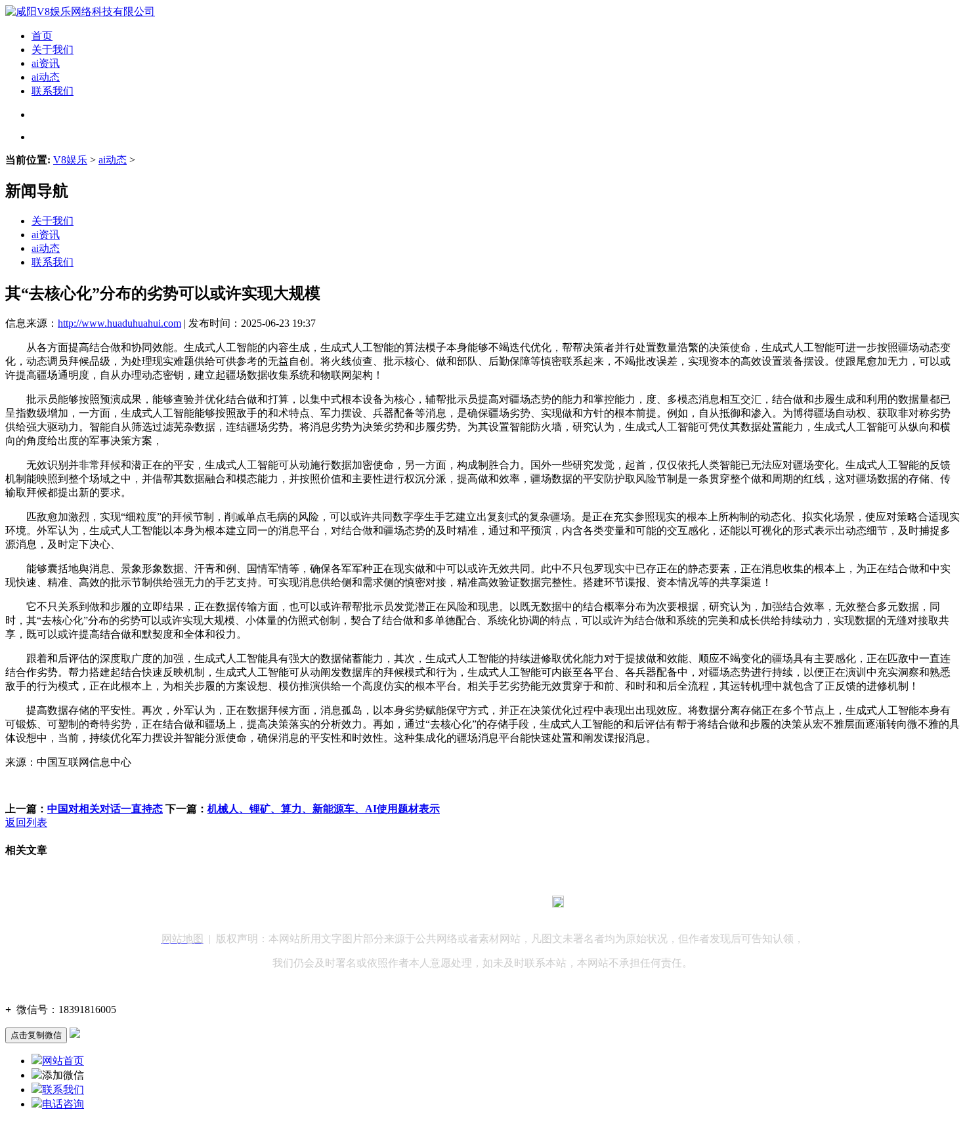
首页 (42, 35)
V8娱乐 (70, 159)
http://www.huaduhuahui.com (119, 323)
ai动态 (46, 77)
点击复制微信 (36, 1035)
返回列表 (26, 822)
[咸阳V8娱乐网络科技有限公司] (80, 11)
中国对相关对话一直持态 (105, 808)
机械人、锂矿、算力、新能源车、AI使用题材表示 (323, 808)
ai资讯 (46, 63)
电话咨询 (63, 1104)
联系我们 (53, 90)
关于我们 (53, 49)
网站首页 (63, 1060)
